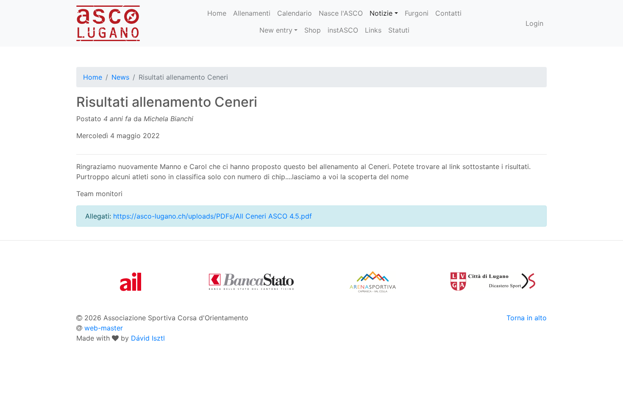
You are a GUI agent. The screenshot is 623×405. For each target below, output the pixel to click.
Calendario (294, 13)
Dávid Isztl (148, 338)
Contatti (448, 13)
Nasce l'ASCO (341, 13)
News (120, 77)
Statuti (398, 30)
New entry (275, 30)
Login (534, 23)
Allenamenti (251, 13)
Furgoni (416, 13)
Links (373, 30)
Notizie (381, 13)
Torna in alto (526, 317)
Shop (312, 30)
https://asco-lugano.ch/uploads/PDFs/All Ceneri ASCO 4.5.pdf (212, 216)
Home (216, 13)
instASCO (343, 30)
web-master (103, 328)
